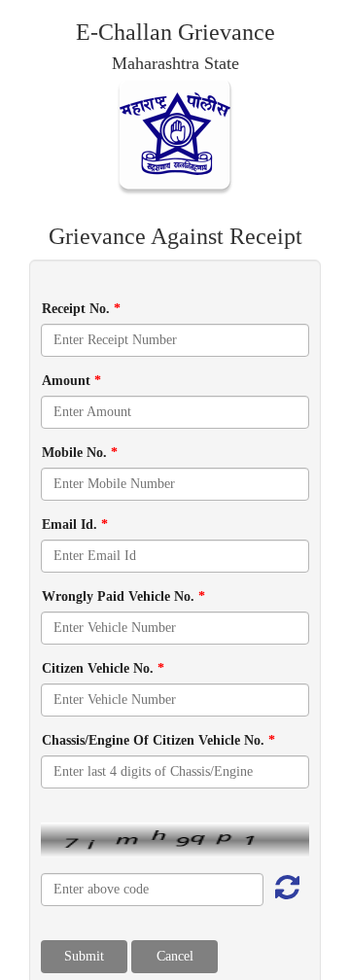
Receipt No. (81, 308)
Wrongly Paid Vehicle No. (123, 596)
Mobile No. (80, 452)
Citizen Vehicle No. (103, 668)
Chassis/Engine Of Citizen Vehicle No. (158, 740)
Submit (84, 956)
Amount (71, 380)
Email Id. (75, 524)
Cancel (175, 956)
